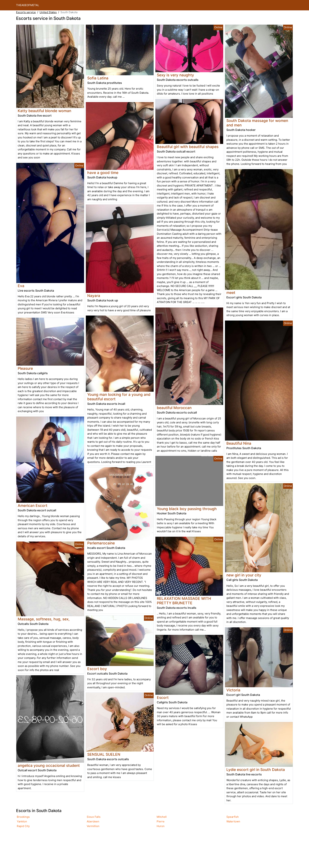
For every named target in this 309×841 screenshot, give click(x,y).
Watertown (233, 821)
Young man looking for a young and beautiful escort (118, 396)
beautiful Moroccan (174, 407)
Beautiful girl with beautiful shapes (188, 146)
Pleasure (25, 368)
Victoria (233, 690)
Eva (21, 286)
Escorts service (26, 12)
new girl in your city (243, 575)
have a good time (102, 172)
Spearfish (232, 816)
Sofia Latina (97, 78)
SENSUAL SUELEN (103, 754)
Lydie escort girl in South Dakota (255, 769)
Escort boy (97, 669)
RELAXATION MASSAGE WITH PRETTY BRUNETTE (184, 600)
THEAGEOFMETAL (27, 5)
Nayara (93, 295)
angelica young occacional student (49, 765)
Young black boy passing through (187, 508)
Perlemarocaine (101, 543)
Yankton (22, 821)
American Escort (32, 505)
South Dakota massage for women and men (257, 122)
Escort (163, 697)
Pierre (161, 821)
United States (48, 12)
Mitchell (162, 816)
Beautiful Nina (238, 443)
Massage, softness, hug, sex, (44, 619)
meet (230, 292)
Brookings (23, 816)
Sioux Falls (93, 816)
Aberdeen (93, 821)
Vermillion (93, 826)
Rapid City (23, 826)
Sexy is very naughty (175, 75)
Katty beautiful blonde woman (44, 111)
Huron (161, 826)
